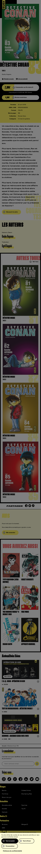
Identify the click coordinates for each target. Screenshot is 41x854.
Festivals (4, 812)
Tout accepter (10, 841)
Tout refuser (27, 841)
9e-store (4, 824)
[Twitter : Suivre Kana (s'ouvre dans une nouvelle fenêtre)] (32, 780)
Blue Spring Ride (26, 794)
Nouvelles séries (7, 805)
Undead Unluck (26, 790)
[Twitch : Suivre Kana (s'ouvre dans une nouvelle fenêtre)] (15, 780)
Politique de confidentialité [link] (12, 851)
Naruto (4, 790)
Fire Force (5, 794)
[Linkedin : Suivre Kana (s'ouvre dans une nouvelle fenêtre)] (26, 780)
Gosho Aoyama (6, 74)
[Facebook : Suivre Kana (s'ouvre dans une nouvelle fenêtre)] (20, 780)
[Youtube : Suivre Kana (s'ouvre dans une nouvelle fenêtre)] (37, 780)
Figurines (24, 805)
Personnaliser (10, 846)
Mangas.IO (24, 824)
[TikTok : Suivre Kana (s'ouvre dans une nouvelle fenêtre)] (9, 780)
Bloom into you (6, 797)
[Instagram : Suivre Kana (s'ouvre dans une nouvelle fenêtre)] (4, 780)
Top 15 (23, 808)
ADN (3, 828)
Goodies (4, 808)
